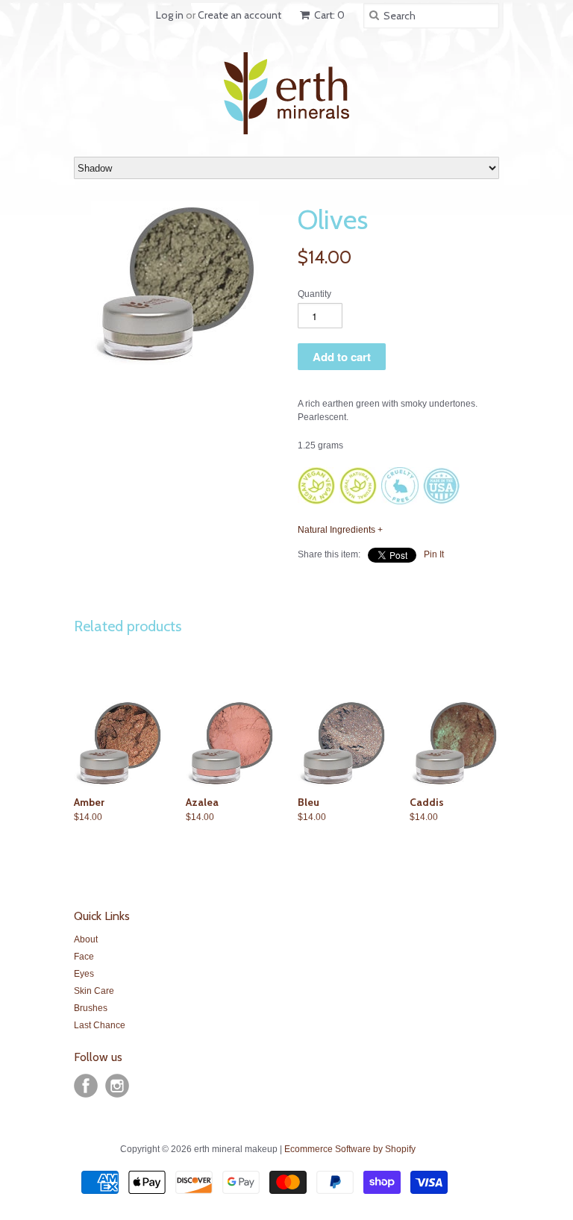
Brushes (90, 1008)
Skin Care (94, 991)
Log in (170, 15)
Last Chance (99, 1025)
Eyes (84, 974)
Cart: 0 (328, 15)
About (86, 939)
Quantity (314, 294)
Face (84, 956)
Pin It (434, 554)
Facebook (86, 1086)
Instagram (117, 1086)
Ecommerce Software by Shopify (350, 1149)
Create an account (239, 15)
